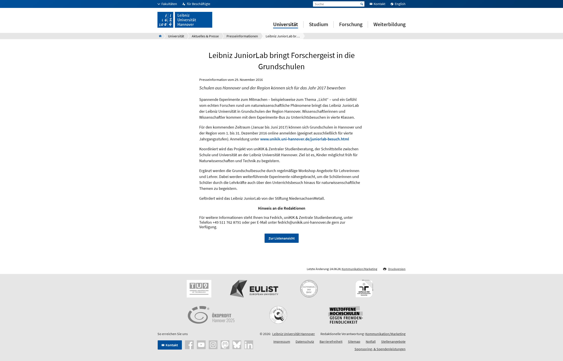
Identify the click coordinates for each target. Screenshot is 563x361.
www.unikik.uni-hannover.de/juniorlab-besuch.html (304, 138)
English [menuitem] (400, 4)
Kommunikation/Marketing (359, 269)
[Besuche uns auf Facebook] (189, 344)
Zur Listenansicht (282, 238)
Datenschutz (305, 341)
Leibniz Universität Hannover (293, 334)
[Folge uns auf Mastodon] (225, 344)
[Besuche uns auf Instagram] (213, 344)
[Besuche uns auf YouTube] (201, 344)
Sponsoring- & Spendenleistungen (380, 349)
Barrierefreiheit (331, 341)
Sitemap (354, 341)
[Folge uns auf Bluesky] (236, 344)
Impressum (281, 341)
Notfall (371, 341)
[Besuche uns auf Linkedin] (248, 344)
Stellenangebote (393, 341)
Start (361, 4)
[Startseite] (159, 36)
